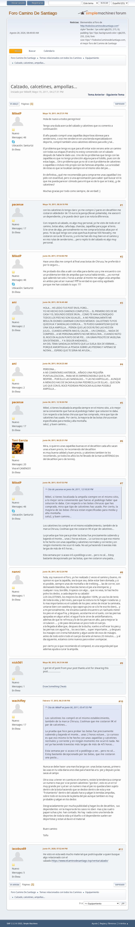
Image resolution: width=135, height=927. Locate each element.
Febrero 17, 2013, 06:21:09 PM (56, 700)
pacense (17, 204)
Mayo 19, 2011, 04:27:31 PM (55, 113)
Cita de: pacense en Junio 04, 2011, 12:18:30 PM (70, 489)
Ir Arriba (14, 884)
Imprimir (119, 104)
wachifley (18, 701)
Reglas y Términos (108, 923)
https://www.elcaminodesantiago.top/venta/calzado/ (80, 860)
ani (14, 302)
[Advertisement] (71, 74)
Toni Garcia (20, 440)
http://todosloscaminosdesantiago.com (99, 25)
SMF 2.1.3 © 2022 (14, 923)
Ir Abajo (14, 104)
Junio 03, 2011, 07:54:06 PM (55, 256)
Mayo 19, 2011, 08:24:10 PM (55, 204)
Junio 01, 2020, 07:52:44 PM (55, 848)
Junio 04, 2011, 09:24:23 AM (55, 363)
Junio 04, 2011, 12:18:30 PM (55, 402)
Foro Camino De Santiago (33, 13)
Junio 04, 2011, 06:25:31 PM (55, 440)
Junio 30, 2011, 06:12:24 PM (55, 571)
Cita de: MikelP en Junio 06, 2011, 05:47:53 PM (70, 707)
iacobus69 (19, 849)
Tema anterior (96, 94)
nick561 (17, 662)
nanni (16, 572)
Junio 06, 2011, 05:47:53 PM (55, 482)
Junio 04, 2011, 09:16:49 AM (55, 302)
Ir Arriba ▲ (123, 923)
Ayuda (95, 923)
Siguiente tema (115, 94)
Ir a (81, 903)
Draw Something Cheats (54, 686)
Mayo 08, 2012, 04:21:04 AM (55, 662)
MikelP (16, 113)
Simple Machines (30, 923)
